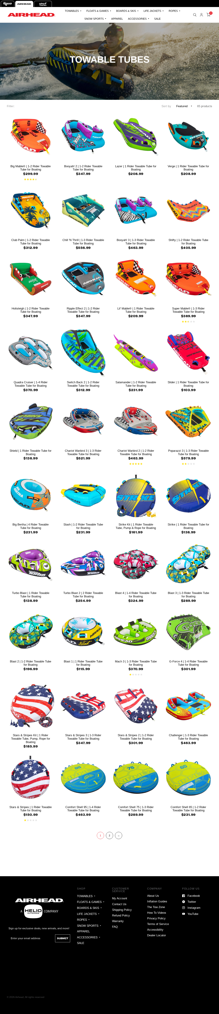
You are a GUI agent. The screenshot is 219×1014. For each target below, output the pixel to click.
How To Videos (156, 912)
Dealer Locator (156, 935)
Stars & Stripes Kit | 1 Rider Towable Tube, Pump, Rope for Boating (30, 739)
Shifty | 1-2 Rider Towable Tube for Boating (188, 241)
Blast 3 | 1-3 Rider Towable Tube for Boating (188, 594)
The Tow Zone (156, 907)
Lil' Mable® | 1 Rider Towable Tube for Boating (135, 310)
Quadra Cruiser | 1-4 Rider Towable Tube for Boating (31, 384)
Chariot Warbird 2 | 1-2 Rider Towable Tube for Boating (136, 452)
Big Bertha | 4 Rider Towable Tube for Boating (30, 526)
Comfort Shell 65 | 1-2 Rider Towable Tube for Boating (188, 809)
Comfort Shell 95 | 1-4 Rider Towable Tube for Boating (83, 809)
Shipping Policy (122, 909)
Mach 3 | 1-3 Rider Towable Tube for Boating (136, 663)
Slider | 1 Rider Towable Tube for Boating (188, 384)
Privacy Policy (156, 918)
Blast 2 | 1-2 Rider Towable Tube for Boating (30, 663)
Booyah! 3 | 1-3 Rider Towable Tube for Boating (136, 241)
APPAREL (117, 18)
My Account (119, 898)
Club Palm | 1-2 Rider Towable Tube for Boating (30, 241)
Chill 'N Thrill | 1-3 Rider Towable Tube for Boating (83, 241)
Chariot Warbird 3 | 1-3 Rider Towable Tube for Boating (83, 452)
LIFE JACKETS (152, 10)
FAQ (115, 926)
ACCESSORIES (137, 18)
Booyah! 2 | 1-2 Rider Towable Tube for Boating (83, 168)
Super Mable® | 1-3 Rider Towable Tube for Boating (188, 310)
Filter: (11, 106)
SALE (157, 18)
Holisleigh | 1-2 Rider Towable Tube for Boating (30, 310)
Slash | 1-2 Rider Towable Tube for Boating (83, 526)
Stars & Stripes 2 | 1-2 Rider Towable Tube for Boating (136, 737)
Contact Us (119, 904)
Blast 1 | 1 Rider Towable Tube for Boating (83, 663)
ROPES (173, 10)
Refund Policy (121, 915)
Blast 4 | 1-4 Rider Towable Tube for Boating (135, 594)
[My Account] (201, 15)
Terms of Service (158, 924)
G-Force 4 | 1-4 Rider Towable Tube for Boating (188, 663)
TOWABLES (72, 10)
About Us (153, 895)
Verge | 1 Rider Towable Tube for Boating (188, 168)
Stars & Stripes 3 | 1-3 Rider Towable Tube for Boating (83, 737)
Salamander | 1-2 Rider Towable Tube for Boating (135, 384)
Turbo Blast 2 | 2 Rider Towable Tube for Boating (83, 594)
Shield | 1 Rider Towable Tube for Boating (30, 452)
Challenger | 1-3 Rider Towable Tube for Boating (188, 737)
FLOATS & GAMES (97, 10)
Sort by (166, 106)
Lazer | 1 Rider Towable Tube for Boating (135, 168)
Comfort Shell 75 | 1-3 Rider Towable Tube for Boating (136, 809)
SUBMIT (62, 938)
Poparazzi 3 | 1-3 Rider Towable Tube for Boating (188, 452)
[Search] (194, 15)
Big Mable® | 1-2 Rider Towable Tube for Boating (30, 168)
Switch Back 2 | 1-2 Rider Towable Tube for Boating (83, 384)
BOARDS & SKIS (126, 10)
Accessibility (155, 929)
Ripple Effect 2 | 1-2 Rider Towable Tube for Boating (83, 310)
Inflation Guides (157, 901)
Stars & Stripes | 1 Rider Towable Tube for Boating (30, 809)
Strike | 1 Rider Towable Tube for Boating (188, 526)
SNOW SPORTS (94, 18)
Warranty (118, 921)
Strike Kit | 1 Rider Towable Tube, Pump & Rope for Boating (136, 526)
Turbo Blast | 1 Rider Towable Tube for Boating (30, 594)
